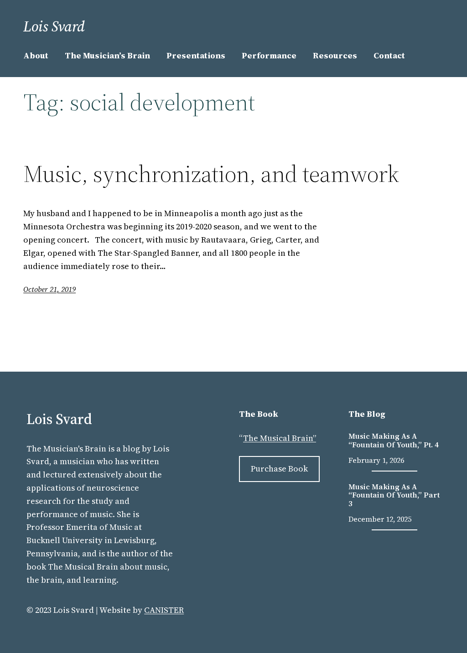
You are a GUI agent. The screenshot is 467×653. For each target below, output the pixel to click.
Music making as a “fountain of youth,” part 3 (394, 495)
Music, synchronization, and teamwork (211, 173)
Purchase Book (279, 468)
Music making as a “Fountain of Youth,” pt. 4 (393, 440)
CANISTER (164, 610)
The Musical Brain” (279, 438)
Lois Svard (54, 26)
